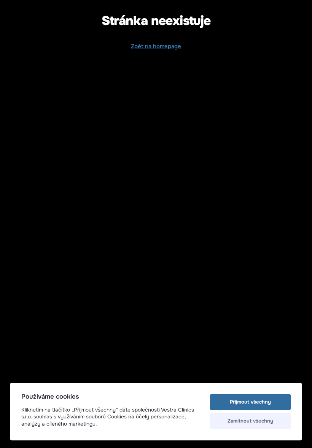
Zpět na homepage (156, 46)
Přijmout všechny (250, 402)
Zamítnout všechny (250, 421)
